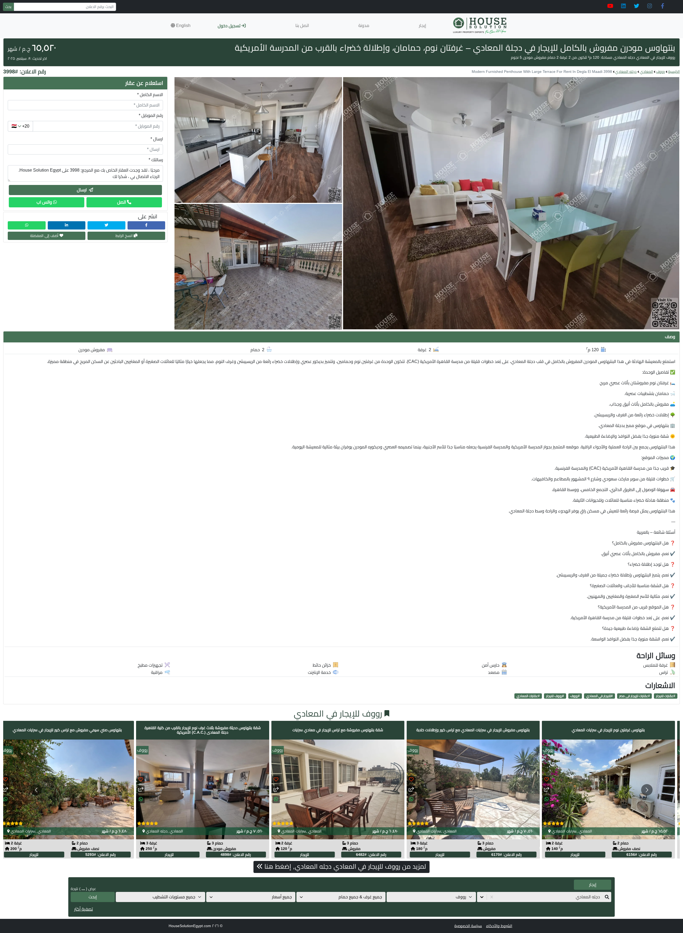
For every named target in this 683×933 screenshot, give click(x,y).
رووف (660, 71)
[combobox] (599, 897)
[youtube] (610, 6)
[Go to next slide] (647, 790)
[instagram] (649, 6)
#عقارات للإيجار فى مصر (634, 696)
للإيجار (37, 855)
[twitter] (636, 6)
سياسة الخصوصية (468, 926)
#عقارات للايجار (665, 696)
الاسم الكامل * (150, 94)
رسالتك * (156, 159)
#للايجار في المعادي (599, 696)
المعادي (646, 71)
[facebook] (662, 6)
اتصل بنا (302, 25)
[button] (181, 25)
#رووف (575, 696)
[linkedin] (623, 6)
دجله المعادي (626, 71)
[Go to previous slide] (36, 790)
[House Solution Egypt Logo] (480, 25)
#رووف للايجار (555, 696)
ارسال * (156, 139)
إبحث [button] (93, 897)
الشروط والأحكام (499, 926)
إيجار (422, 25)
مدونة (363, 25)
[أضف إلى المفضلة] (9, 780)
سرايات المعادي (26, 831)
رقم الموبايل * (151, 115)
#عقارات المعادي (528, 696)
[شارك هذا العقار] (9, 789)
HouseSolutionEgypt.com (190, 926)
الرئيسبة (674, 71)
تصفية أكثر (83, 909)
